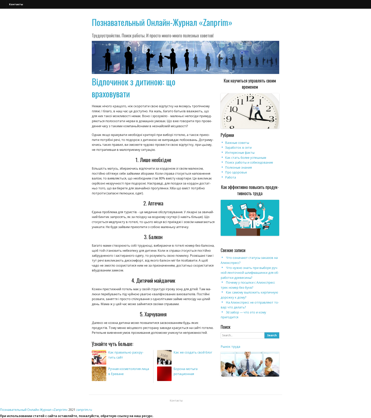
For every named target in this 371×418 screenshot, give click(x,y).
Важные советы (237, 143)
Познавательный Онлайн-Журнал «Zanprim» (162, 22)
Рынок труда (230, 346)
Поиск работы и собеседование (249, 162)
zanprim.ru (84, 410)
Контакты (16, 4)
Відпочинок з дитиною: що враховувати (133, 87)
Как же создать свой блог (193, 352)
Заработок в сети (238, 147)
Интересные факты (239, 152)
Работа (230, 177)
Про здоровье (236, 172)
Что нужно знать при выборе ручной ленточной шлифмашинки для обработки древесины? (250, 273)
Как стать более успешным (245, 157)
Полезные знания (238, 167)
